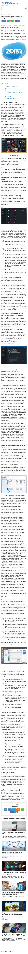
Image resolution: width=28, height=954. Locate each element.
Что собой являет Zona (11, 86)
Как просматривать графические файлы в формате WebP (13, 893)
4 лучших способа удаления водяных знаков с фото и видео (12, 913)
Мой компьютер (7, 2)
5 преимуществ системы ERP (12, 852)
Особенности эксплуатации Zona (14, 92)
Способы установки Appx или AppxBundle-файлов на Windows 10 (13, 935)
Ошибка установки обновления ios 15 (13, 833)
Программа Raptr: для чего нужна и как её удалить (14, 873)
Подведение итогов (10, 98)
